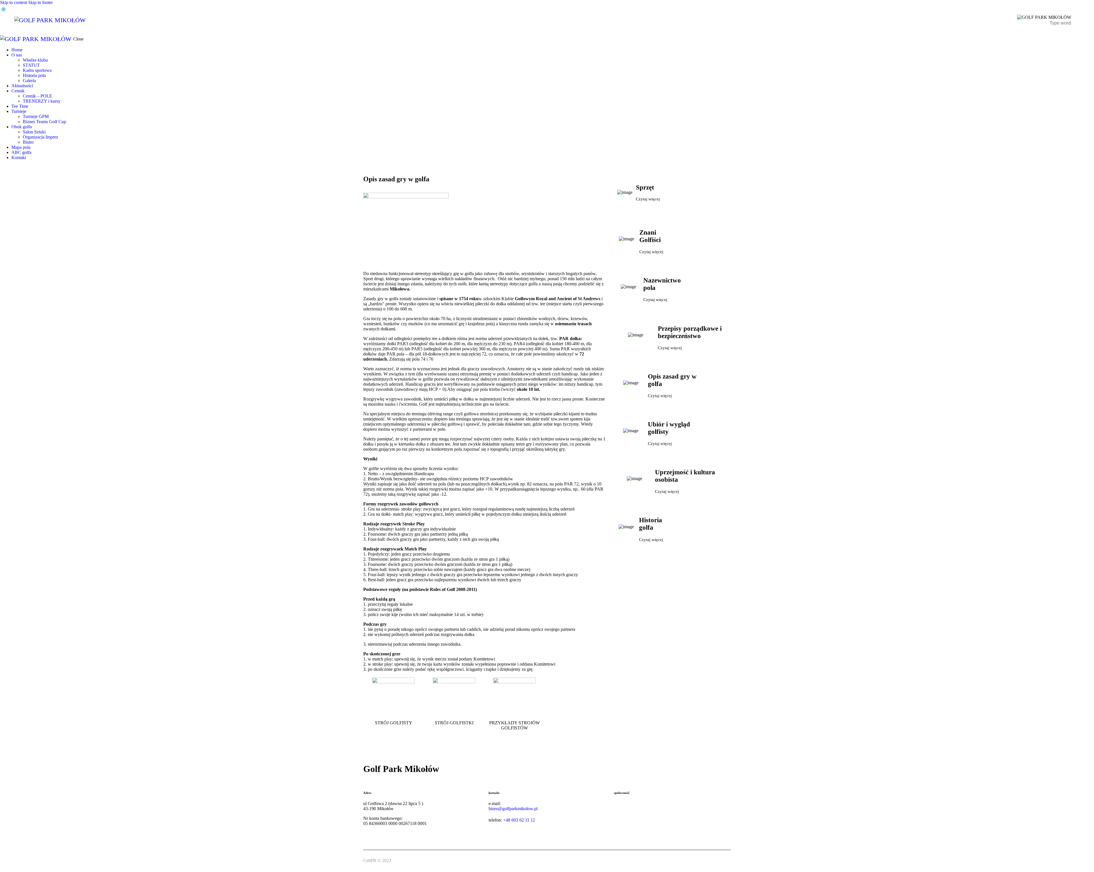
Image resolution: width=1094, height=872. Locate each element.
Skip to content (13, 2)
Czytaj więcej (648, 199)
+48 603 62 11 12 (519, 820)
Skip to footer (40, 2)
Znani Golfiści (650, 236)
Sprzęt (645, 187)
